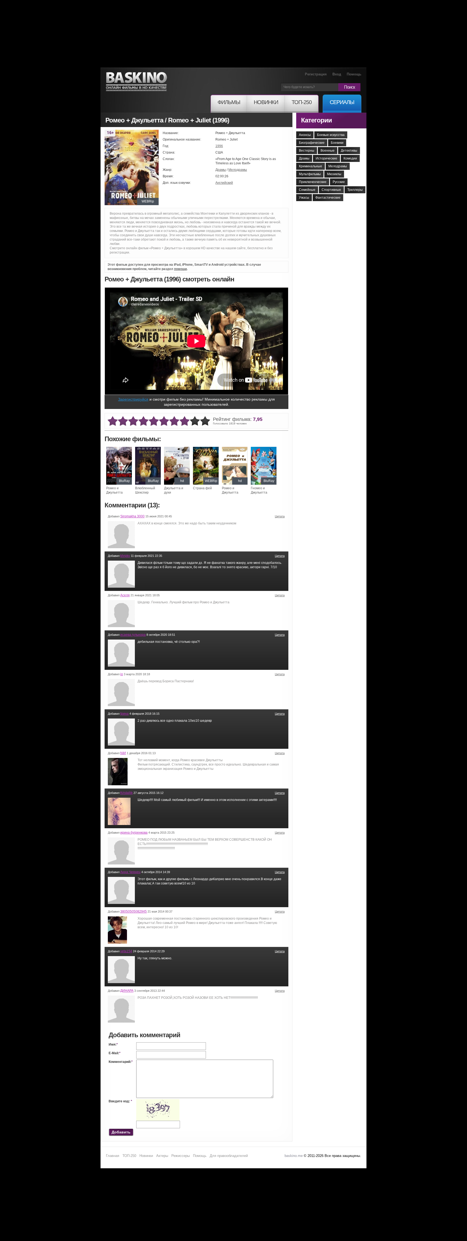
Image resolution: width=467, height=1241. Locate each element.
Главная (112, 1156)
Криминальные (310, 166)
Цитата (280, 516)
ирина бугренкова (134, 832)
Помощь (354, 74)
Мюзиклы (334, 174)
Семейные (307, 190)
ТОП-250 (129, 1156)
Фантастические (328, 197)
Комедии (350, 158)
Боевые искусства (331, 135)
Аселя (125, 595)
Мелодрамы (237, 170)
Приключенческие (312, 182)
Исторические (326, 158)
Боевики (337, 143)
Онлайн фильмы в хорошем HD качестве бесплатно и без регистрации (136, 82)
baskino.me (294, 1156)
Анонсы (305, 135)
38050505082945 (133, 911)
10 (205, 421)
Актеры (162, 1156)
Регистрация (316, 74)
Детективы (349, 150)
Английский (224, 183)
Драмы (220, 170)
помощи (180, 269)
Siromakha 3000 (132, 516)
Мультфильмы (310, 174)
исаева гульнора (133, 635)
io (121, 674)
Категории (316, 120)
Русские (339, 182)
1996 (219, 146)
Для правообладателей (229, 1156)
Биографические (312, 143)
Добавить (121, 1132)
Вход (336, 74)
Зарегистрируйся (133, 399)
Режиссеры (180, 1156)
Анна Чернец (130, 872)
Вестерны (306, 150)
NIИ (123, 753)
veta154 (126, 951)
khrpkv (125, 556)
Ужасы (304, 197)
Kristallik (126, 793)
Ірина (124, 714)
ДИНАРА (127, 991)
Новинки (146, 1156)
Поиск (349, 87)
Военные (328, 150)
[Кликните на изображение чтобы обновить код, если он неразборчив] (157, 1101)
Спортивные (331, 190)
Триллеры (355, 190)
